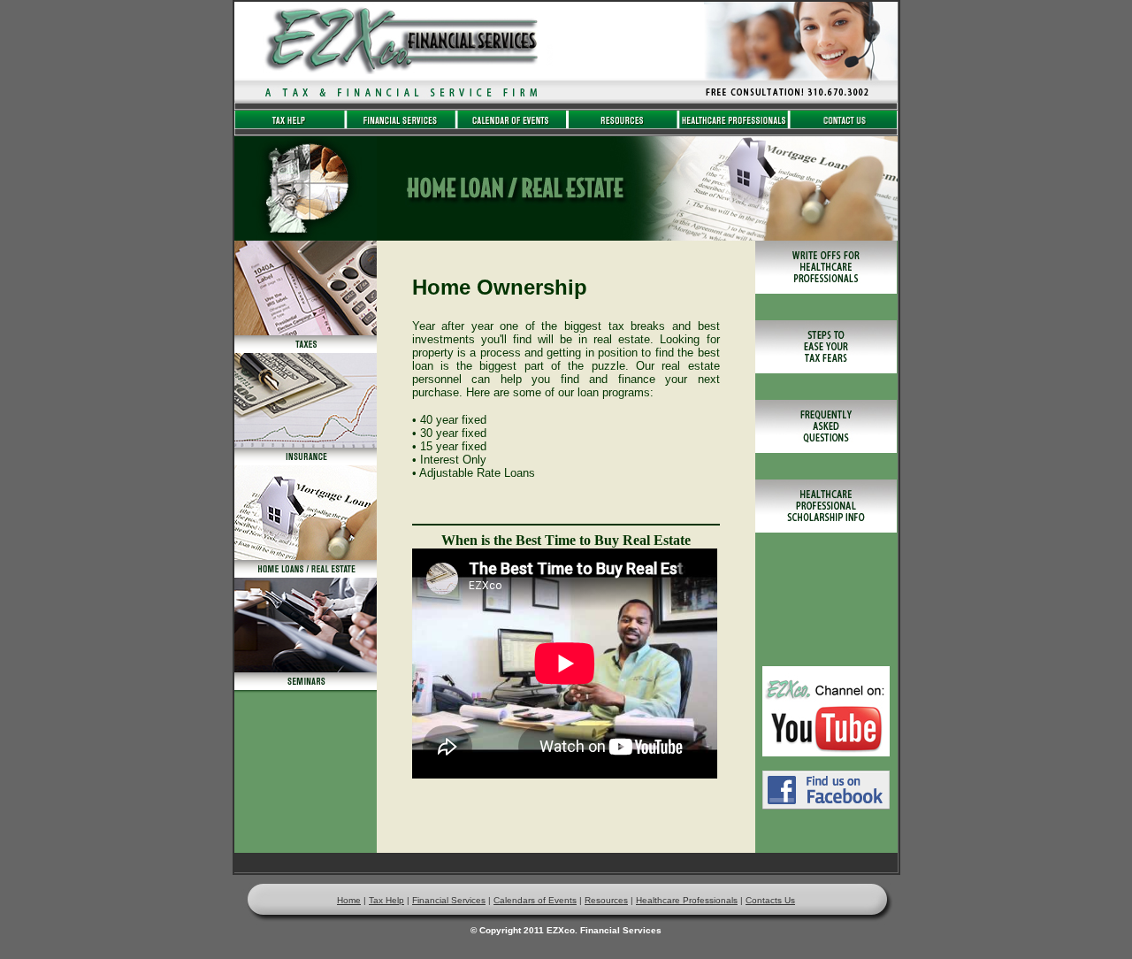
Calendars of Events (535, 900)
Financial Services (449, 900)
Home (349, 900)
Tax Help (386, 900)
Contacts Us (770, 900)
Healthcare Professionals (687, 900)
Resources (606, 900)
